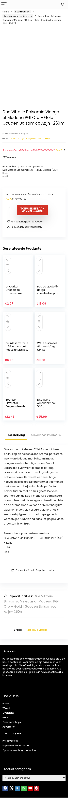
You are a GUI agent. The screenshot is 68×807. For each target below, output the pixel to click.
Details (59, 150)
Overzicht (8, 712)
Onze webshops (11, 722)
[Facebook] (5, 788)
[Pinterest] (36, 788)
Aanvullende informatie (46, 435)
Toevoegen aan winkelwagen (32, 210)
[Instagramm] (17, 788)
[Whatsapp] (24, 788)
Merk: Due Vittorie (37, 630)
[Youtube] (30, 788)
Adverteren (8, 726)
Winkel (6, 708)
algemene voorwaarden (16, 745)
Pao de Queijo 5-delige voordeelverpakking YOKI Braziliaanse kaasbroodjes (48, 295)
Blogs (5, 717)
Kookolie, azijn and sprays (18, 16)
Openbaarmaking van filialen (19, 750)
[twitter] (11, 788)
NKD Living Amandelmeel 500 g (46, 403)
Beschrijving (16, 435)
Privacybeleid (10, 740)
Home (5, 11)
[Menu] (4, 4)
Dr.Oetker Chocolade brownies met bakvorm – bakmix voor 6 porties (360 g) (15, 295)
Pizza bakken (22, 11)
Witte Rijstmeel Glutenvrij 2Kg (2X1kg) (47, 346)
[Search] (63, 4)
